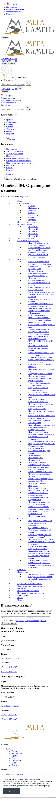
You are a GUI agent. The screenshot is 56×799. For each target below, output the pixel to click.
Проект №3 (33, 231)
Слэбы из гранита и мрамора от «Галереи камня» (41, 361)
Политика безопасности (28, 591)
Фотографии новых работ (39, 383)
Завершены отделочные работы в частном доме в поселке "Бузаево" (39, 467)
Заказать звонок (8, 64)
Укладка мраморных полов (40, 357)
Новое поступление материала (37, 484)
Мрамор (9, 124)
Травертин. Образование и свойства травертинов (40, 335)
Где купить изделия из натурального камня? (38, 547)
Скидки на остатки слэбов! (40, 577)
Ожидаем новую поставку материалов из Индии (40, 489)
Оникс (9, 131)
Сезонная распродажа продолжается (38, 498)
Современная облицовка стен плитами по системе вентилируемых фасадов (41, 418)
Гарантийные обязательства (18, 161)
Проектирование (13, 12)
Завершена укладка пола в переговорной (40, 267)
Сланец (9, 127)
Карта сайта (22, 595)
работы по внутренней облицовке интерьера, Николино (38, 275)
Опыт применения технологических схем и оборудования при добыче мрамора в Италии (40, 318)
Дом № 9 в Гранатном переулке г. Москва (38, 256)
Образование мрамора (38, 528)
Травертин (11, 129)
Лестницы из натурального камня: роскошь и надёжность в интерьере (41, 541)
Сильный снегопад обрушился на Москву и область (39, 282)
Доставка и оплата (14, 151)
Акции (14, 5)
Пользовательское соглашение (30, 593)
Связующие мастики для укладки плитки (39, 288)
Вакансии (10, 165)
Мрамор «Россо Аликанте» (40, 472)
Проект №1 (33, 227)
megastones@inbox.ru (10, 658)
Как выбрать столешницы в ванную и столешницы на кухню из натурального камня (40, 554)
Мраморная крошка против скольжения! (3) (40, 480)
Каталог (9, 749)
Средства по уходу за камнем (41, 292)
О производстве (13, 7)
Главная (9, 174)
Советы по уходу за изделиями (20, 163)
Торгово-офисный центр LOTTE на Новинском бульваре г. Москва (39, 250)
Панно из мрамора (36, 376)
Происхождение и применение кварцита (38, 400)
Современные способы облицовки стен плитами (39, 263)
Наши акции (23, 572)
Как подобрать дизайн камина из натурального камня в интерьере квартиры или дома (41, 563)
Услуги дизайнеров (14, 154)
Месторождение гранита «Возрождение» (39, 312)
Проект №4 (33, 234)
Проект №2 (33, 229)
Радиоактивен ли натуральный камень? (38, 386)
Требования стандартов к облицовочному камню (39, 330)
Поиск (20, 598)
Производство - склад (27, 222)
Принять (11, 791)
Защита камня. (34, 423)
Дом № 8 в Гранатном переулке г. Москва (38, 244)
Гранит (9, 120)
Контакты (10, 14)
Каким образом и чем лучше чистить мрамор (41, 354)
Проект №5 (33, 236)
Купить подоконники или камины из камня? (39, 536)
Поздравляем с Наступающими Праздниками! (35, 457)
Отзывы (20, 600)
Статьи (9, 168)
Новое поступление (37, 462)
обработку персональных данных (31, 620)
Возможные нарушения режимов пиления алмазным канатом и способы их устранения (41, 435)
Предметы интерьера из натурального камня (38, 503)
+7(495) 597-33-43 (9, 61)
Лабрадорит (11, 122)
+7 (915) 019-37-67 (9, 667)
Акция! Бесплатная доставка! (41, 574)
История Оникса (35, 271)
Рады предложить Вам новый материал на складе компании (41, 442)
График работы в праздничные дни (36, 447)
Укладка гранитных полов (40, 374)
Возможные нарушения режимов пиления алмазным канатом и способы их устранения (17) (41, 510)
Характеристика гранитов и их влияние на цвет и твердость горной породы (40, 306)
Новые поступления (37, 516)
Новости (10, 156)
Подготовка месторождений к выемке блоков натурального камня (41, 406)
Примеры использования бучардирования (39, 379)
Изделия (10, 134)
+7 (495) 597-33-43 (9, 671)
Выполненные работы (16, 9)
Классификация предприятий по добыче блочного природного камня (41, 427)
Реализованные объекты (17, 158)
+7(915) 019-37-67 (9, 59)
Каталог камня (23, 203)
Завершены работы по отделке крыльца (38, 494)
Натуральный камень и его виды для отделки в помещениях (40, 523)
